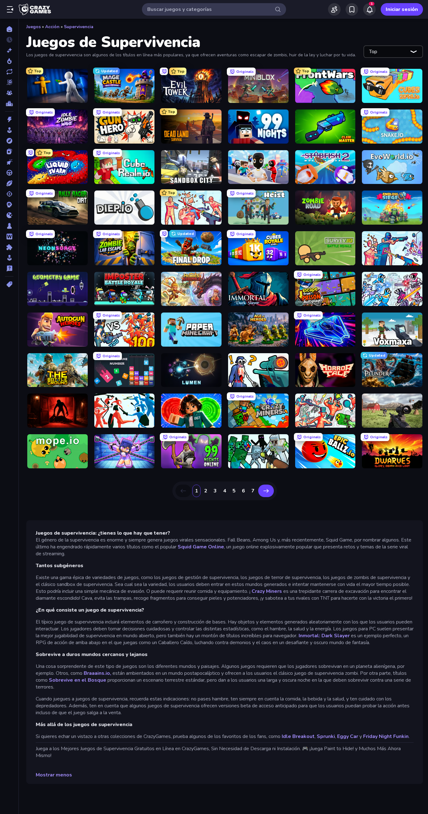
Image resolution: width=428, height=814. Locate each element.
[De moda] (9, 61)
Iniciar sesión (402, 9)
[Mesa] (9, 226)
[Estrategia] (9, 204)
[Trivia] (9, 268)
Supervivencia (78, 27)
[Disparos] (9, 194)
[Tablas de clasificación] (9, 103)
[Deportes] (9, 183)
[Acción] (9, 119)
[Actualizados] (9, 71)
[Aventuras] (9, 140)
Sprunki (326, 736)
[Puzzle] (9, 247)
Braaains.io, (97, 673)
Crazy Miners (267, 591)
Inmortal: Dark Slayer (325, 635)
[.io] (9, 215)
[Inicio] (9, 29)
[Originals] (9, 82)
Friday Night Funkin (386, 736)
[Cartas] (9, 151)
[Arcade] (9, 130)
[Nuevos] (9, 50)
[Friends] (334, 9)
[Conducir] (9, 172)
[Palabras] (9, 236)
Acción (52, 27)
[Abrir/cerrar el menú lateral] (10, 9)
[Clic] (9, 162)
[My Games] (352, 9)
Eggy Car (347, 736)
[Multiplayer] (9, 93)
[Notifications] (369, 9)
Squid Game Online (201, 546)
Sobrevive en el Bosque (77, 680)
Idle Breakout (298, 736)
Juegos (33, 27)
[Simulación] (9, 257)
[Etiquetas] (9, 284)
